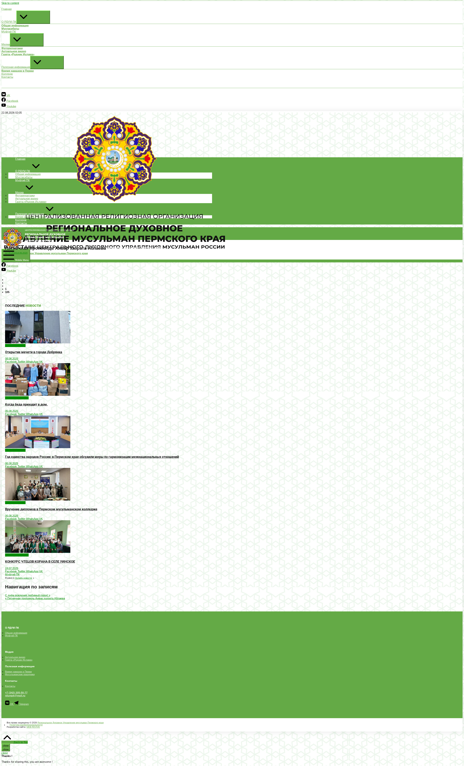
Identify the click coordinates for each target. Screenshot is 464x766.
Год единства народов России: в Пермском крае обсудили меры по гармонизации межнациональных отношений (92, 457)
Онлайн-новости (15, 345)
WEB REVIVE (33, 727)
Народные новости (17, 397)
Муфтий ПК (12, 574)
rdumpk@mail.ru (15, 695)
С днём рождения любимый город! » (27, 595)
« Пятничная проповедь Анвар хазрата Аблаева (35, 598)
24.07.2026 (11, 568)
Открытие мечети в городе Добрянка (33, 352)
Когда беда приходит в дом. (26, 404)
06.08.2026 (11, 410)
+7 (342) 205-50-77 (16, 692)
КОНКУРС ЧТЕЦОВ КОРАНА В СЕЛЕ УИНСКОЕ (40, 561)
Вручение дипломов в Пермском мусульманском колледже (51, 509)
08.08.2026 (11, 358)
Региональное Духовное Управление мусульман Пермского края (71, 722)
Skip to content (10, 3)
